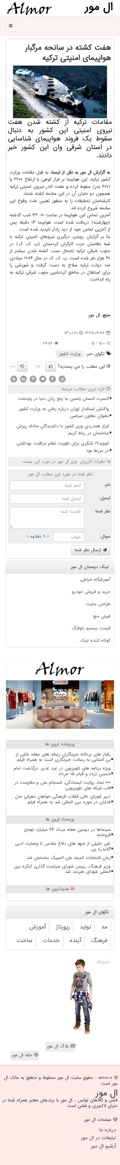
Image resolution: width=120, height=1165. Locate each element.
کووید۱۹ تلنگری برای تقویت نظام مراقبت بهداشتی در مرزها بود (63, 447)
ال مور (94, 315)
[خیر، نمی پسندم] (22, 367)
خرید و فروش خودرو (91, 592)
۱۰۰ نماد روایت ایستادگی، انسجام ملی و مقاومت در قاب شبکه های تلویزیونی (62, 785)
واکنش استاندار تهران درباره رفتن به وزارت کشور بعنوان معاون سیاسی (64, 412)
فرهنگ (99, 940)
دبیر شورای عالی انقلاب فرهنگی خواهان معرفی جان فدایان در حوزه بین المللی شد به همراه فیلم (63, 799)
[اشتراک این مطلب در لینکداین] (23, 379)
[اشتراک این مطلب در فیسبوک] (52, 379)
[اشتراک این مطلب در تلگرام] (62, 379)
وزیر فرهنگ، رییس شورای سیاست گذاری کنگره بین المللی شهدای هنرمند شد (62, 869)
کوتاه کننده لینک (95, 640)
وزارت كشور (70, 354)
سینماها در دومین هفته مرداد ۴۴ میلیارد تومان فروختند (67, 832)
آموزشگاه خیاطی (95, 579)
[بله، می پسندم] (50, 367)
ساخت (24, 940)
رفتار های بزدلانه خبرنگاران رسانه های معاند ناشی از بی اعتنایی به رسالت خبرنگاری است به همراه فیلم (63, 757)
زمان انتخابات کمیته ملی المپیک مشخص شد (69, 858)
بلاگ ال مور (59, 1046)
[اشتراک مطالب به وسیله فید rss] (14, 379)
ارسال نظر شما (89, 550)
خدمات (51, 940)
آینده (75, 940)
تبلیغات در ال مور (98, 1137)
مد (104, 927)
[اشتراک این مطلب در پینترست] (33, 379)
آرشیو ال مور (103, 1146)
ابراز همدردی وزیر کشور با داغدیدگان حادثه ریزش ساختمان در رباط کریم (63, 430)
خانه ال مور (23, 1055)
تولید (85, 927)
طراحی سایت (98, 604)
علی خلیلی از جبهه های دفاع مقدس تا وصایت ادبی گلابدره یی (63, 846)
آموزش (37, 927)
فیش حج (101, 616)
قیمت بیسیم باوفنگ (91, 628)
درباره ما (107, 1130)
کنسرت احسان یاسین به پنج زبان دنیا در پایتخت (63, 399)
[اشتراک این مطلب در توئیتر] (43, 379)
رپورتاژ (63, 927)
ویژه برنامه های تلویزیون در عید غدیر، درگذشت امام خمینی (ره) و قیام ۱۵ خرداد (62, 771)
